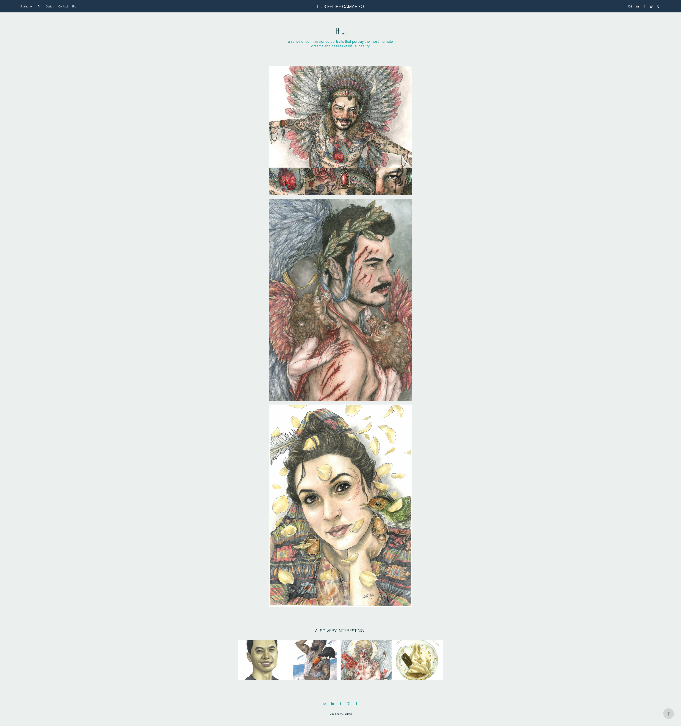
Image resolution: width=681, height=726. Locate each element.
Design (50, 6)
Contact (63, 6)
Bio (74, 6)
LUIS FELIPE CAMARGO (340, 6)
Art (39, 6)
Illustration (26, 6)
